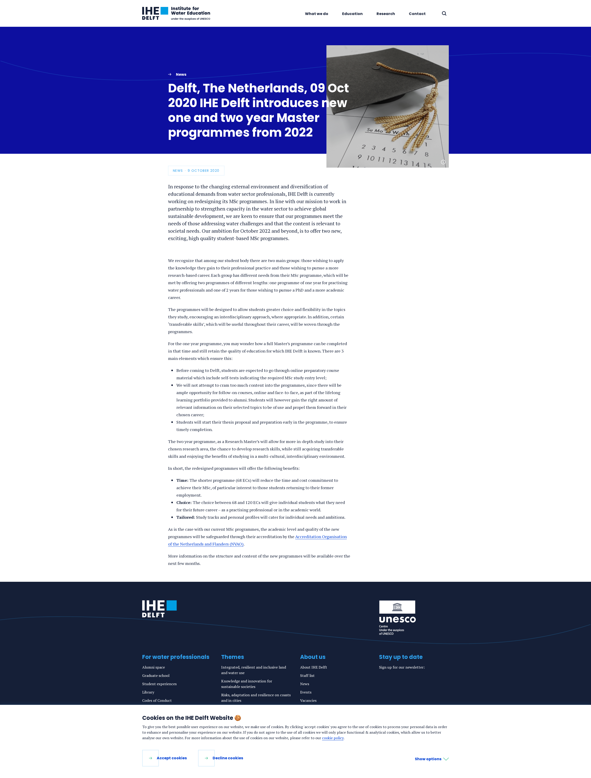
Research (386, 13)
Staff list (307, 675)
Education (352, 13)
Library (148, 692)
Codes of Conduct (157, 700)
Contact (417, 13)
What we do (316, 13)
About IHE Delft (313, 667)
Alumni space (153, 667)
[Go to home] (159, 608)
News (304, 683)
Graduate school (155, 675)
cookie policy (333, 737)
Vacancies (308, 700)
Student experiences (159, 683)
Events (305, 692)
